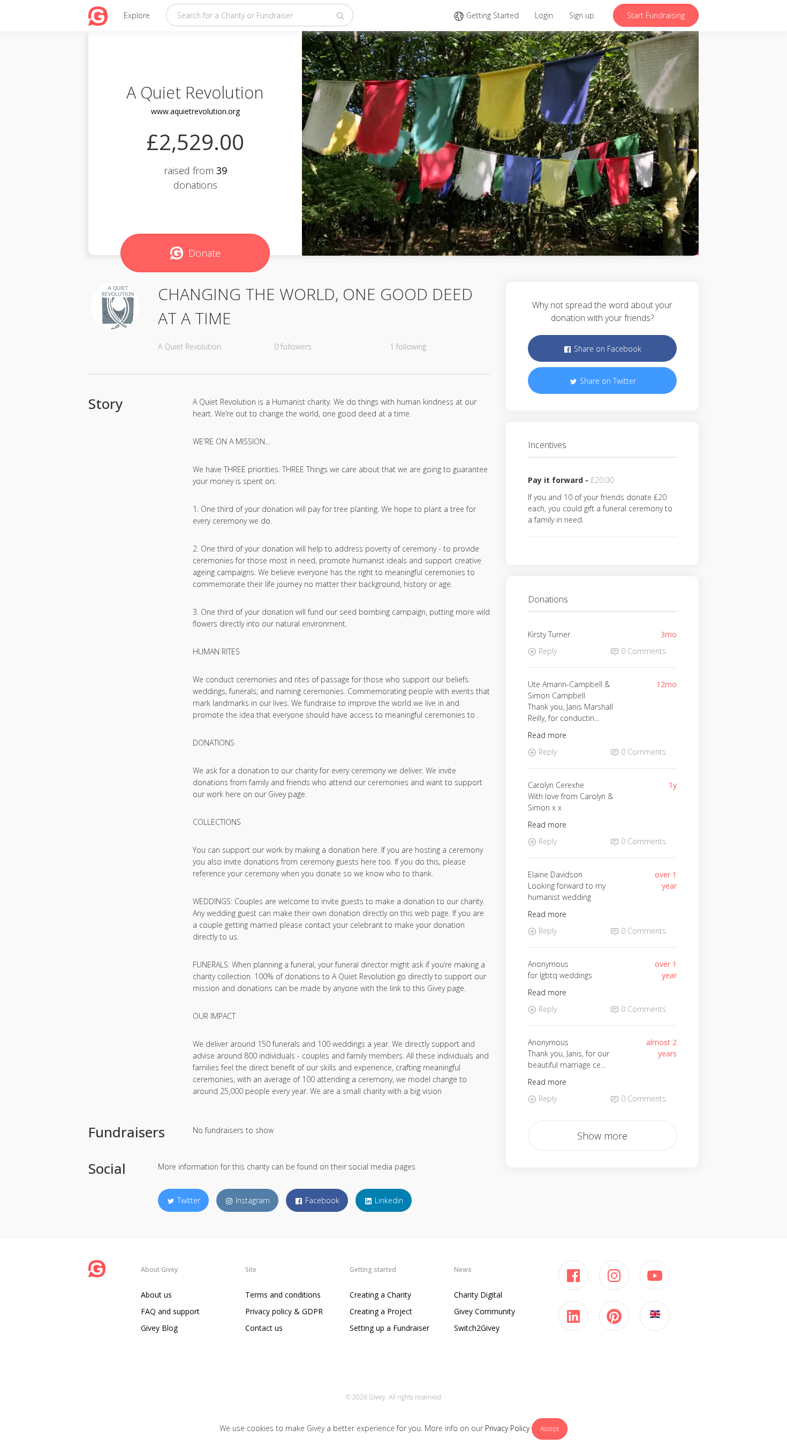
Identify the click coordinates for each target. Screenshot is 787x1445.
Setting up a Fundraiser (389, 1328)
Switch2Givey (477, 1328)
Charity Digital (478, 1295)
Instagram (251, 1200)
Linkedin (388, 1200)
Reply (546, 651)
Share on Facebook (606, 349)
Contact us (264, 1328)
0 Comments (642, 651)
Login (544, 15)
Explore (137, 15)
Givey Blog (159, 1328)
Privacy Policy (507, 1428)
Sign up (581, 15)
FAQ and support (170, 1311)
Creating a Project (381, 1311)
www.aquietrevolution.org (195, 111)
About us (156, 1295)
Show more (602, 1135)
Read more (547, 735)
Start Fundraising (656, 15)
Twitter (187, 1200)
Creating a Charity (380, 1295)
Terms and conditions (283, 1295)
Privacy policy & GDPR (284, 1311)
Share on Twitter (607, 381)
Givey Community (484, 1311)
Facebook (321, 1200)
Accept (549, 1428)
